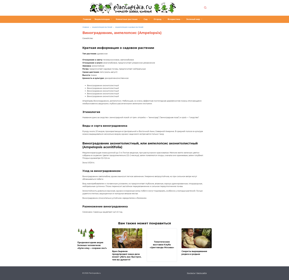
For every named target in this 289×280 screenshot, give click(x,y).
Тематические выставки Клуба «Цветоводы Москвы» (162, 244)
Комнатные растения (127, 19)
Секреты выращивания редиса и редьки (194, 252)
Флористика (174, 19)
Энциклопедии (102, 19)
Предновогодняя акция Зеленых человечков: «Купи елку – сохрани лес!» (92, 245)
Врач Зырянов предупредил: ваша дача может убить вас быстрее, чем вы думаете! (126, 255)
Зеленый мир (193, 19)
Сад (146, 19)
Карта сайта (202, 273)
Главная (87, 19)
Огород (157, 19)
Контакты (191, 273)
